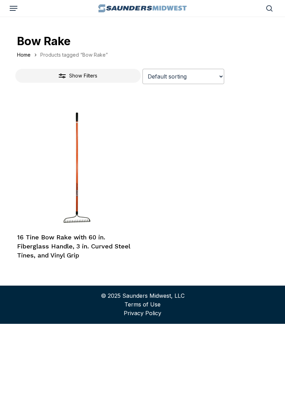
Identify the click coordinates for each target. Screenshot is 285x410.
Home (24, 55)
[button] (13, 8)
